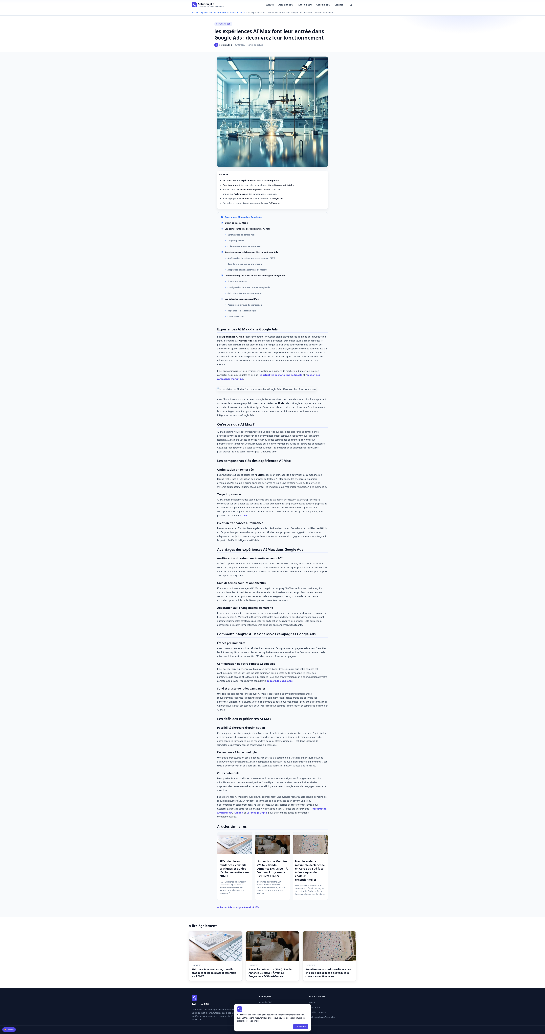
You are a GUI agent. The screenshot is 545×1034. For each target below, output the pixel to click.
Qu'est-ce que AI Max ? (236, 222)
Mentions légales (317, 1012)
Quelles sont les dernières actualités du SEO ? (223, 12)
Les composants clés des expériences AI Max (247, 228)
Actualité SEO (285, 4)
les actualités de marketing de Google (280, 375)
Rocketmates (318, 808)
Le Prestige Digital (257, 812)
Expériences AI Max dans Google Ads (243, 217)
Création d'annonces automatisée (244, 246)
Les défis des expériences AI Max (242, 299)
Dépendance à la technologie (242, 310)
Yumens (238, 812)
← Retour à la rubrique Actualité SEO (238, 907)
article (244, 515)
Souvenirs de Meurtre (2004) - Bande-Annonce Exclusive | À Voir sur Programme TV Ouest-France (272, 868)
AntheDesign (224, 812)
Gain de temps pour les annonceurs (245, 264)
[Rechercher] (350, 4)
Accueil (270, 4)
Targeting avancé (236, 240)
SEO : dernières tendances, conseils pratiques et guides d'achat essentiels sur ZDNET (234, 868)
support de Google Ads (280, 680)
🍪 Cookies (9, 1029)
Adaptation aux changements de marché (247, 269)
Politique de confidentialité (322, 1017)
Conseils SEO (323, 4)
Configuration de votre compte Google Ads (249, 287)
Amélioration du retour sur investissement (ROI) (251, 258)
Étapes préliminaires (238, 281)
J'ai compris (300, 1026)
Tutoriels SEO (305, 4)
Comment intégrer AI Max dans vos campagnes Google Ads (255, 275)
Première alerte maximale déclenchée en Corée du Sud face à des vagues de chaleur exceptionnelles (310, 870)
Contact (339, 4)
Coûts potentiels (236, 316)
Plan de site (314, 1007)
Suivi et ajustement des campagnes (245, 293)
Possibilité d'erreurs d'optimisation (245, 305)
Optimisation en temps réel (241, 234)
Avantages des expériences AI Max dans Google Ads (251, 252)
